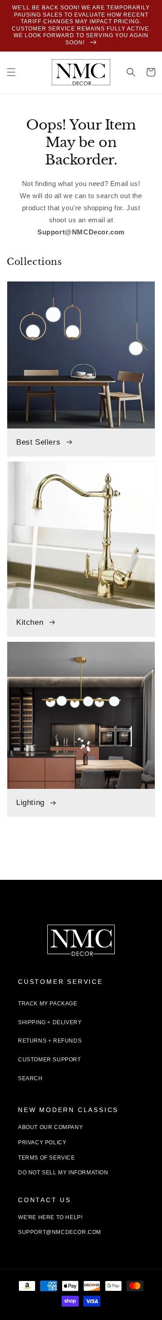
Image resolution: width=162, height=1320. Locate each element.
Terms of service (46, 1158)
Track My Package (47, 1003)
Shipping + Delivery (49, 1022)
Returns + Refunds (49, 1041)
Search (30, 1078)
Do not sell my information (63, 1172)
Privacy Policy (42, 1142)
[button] (11, 72)
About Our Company (50, 1127)
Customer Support (49, 1059)
